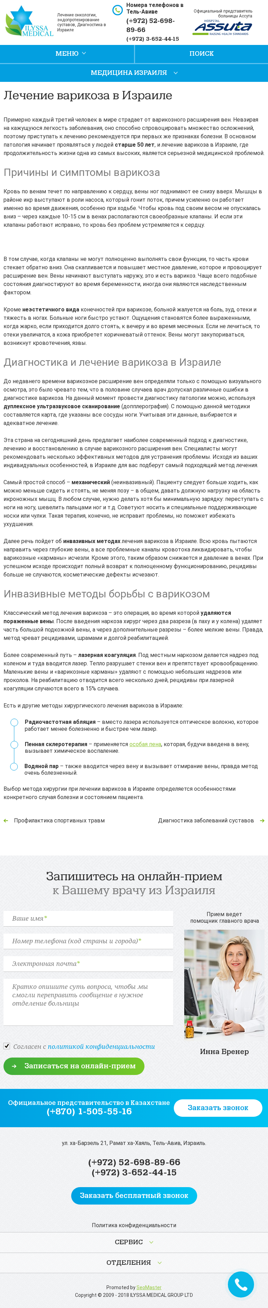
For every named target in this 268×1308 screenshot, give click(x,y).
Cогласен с (84, 1046)
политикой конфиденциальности (101, 1046)
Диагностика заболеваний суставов (206, 820)
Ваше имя (29, 918)
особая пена (145, 744)
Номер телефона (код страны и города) (76, 941)
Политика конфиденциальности (134, 1225)
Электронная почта (46, 964)
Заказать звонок (218, 1108)
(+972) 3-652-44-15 (152, 39)
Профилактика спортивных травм (59, 820)
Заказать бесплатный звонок (134, 1196)
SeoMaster (149, 1287)
